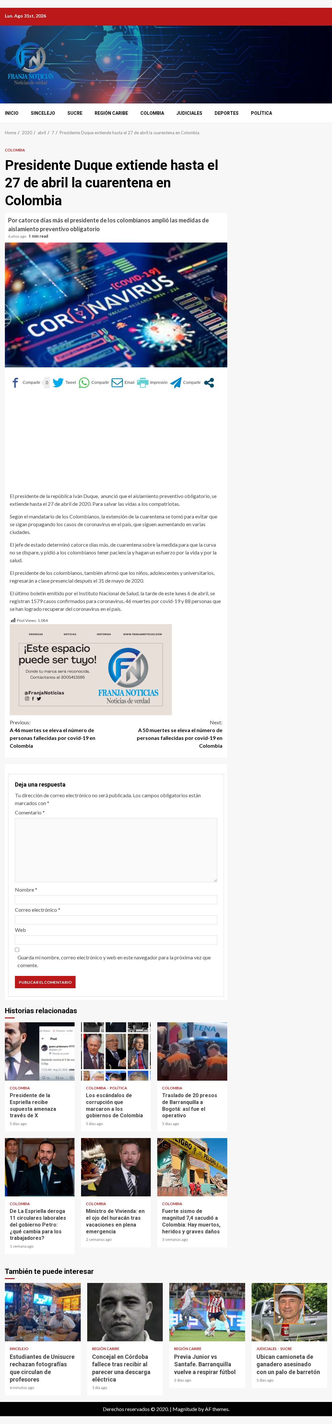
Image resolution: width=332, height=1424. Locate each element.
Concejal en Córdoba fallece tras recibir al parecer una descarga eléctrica (125, 1312)
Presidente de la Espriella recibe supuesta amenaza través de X (40, 1051)
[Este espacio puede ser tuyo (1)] (91, 669)
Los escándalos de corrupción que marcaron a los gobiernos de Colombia (116, 1051)
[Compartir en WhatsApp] (93, 382)
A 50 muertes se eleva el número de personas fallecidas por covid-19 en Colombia (179, 734)
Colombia (152, 113)
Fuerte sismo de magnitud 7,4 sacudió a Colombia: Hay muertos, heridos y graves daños (192, 1167)
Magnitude (184, 1409)
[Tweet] (64, 382)
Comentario (30, 812)
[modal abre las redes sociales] (209, 382)
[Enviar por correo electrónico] (123, 382)
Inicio (11, 113)
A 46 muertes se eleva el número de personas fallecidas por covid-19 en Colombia (52, 734)
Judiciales (189, 113)
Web (20, 930)
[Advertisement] (116, 443)
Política (261, 113)
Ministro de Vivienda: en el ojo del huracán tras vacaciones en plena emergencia (116, 1167)
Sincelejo (43, 113)
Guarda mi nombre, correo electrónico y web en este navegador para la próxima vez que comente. (114, 961)
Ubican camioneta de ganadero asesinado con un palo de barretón (289, 1312)
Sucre (74, 113)
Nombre (26, 889)
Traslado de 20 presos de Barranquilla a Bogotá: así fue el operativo (192, 1051)
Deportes (227, 113)
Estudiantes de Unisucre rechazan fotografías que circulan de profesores (43, 1312)
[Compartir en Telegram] (185, 382)
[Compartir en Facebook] (25, 382)
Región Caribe (111, 113)
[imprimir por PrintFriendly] (152, 382)
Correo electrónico (37, 910)
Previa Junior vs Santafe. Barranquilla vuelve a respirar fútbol (207, 1312)
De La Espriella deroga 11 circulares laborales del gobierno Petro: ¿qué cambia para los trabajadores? (40, 1167)
